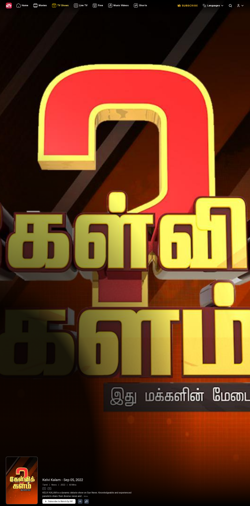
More (86, 496)
